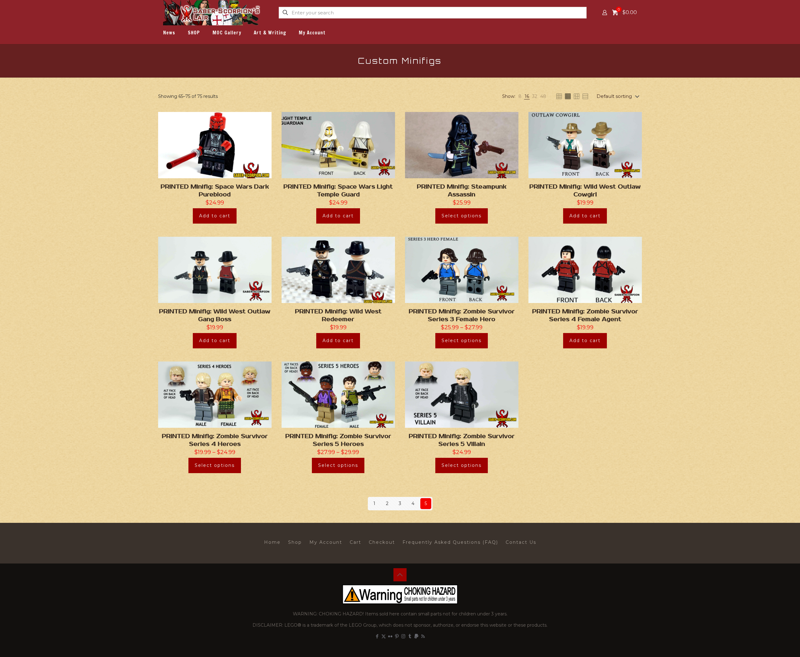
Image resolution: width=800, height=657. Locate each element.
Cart (355, 542)
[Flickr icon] (390, 636)
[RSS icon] (423, 636)
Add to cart (214, 216)
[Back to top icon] (400, 574)
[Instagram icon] (403, 636)
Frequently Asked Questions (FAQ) (450, 542)
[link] (520, 96)
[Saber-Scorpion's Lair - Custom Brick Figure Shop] (212, 12)
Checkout (382, 542)
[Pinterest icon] (396, 636)
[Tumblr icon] (410, 636)
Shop (295, 542)
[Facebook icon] (377, 636)
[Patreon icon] (416, 636)
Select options (462, 216)
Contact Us (521, 542)
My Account (325, 542)
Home (272, 542)
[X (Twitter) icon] (383, 636)
